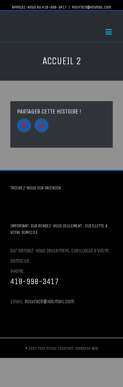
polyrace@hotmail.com (91, 7)
